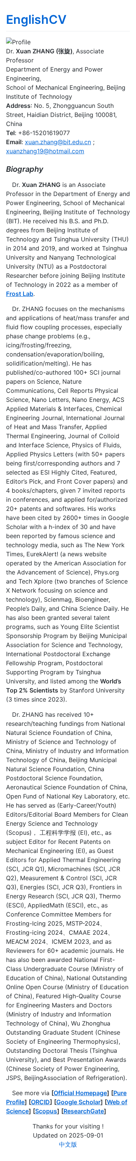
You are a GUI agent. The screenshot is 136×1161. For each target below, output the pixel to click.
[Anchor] (47, 168)
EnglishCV (36, 19)
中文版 (68, 1144)
